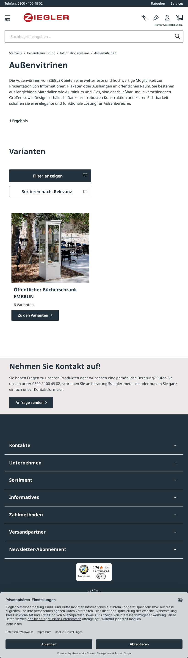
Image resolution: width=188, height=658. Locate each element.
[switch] (101, 576)
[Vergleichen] (144, 17)
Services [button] (177, 3)
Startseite (15, 53)
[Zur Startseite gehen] (46, 17)
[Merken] (156, 17)
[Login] (167, 17)
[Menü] (8, 17)
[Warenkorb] (178, 17)
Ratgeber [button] (158, 3)
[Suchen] (177, 36)
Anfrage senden (30, 402)
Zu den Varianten (33, 315)
